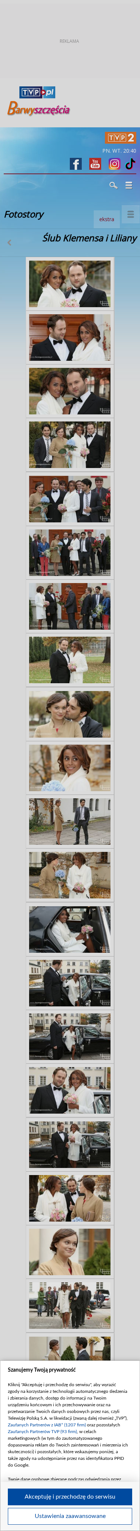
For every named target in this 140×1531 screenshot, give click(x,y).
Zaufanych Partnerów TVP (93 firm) (42, 1431)
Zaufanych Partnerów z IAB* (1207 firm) (47, 1425)
